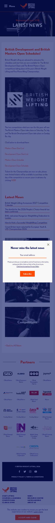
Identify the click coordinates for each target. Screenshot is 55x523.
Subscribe (27, 274)
